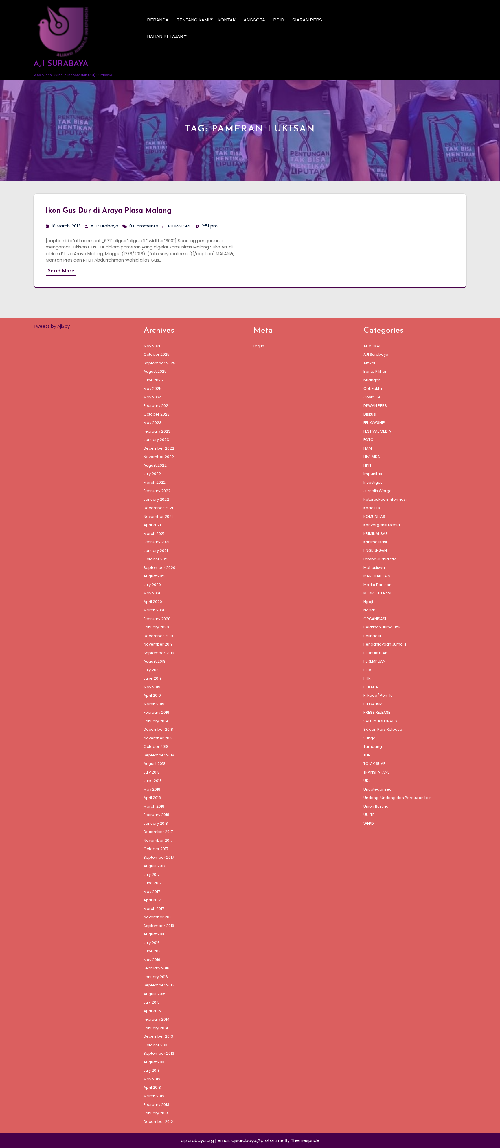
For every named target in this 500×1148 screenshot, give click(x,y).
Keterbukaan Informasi (385, 499)
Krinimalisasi (375, 542)
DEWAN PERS (375, 405)
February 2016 (156, 968)
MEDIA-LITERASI (377, 593)
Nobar (369, 610)
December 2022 (159, 448)
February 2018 (156, 814)
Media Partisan (377, 584)
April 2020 (153, 601)
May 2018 (152, 789)
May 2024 (153, 397)
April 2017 (152, 900)
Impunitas (372, 473)
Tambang (372, 746)
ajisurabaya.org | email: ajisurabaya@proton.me (232, 1140)
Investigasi (373, 482)
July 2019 (152, 670)
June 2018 (153, 780)
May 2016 (152, 959)
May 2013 (152, 1079)
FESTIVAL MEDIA (377, 431)
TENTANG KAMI (193, 19)
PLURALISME (180, 226)
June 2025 (153, 380)
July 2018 (152, 772)
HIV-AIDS (371, 456)
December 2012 (158, 1121)
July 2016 (152, 942)
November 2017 (158, 840)
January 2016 (156, 977)
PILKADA (370, 687)
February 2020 (157, 619)
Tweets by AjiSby (52, 326)
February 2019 (156, 712)
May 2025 (152, 388)
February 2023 (157, 431)
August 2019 (155, 661)
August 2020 (155, 576)
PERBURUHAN (375, 653)
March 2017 (154, 908)
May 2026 (152, 346)
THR (366, 755)
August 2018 (155, 763)
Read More (61, 271)
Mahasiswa (374, 567)
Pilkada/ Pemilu (378, 695)
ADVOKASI (373, 346)
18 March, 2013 (66, 226)
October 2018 (156, 746)
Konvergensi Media (381, 525)
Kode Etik (371, 508)
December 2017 (158, 831)
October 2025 (157, 354)
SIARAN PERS (307, 19)
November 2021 (158, 516)
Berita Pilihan (375, 371)
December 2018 (158, 729)
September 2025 (159, 363)
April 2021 (152, 525)
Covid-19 (371, 397)
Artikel (369, 363)
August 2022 (155, 465)
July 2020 (152, 584)
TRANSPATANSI (377, 772)
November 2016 (158, 917)
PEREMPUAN (374, 661)
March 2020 (155, 610)
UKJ (366, 780)
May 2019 (152, 687)
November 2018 (158, 738)
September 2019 (159, 653)
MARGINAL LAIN (376, 576)
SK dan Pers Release (382, 729)
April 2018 (152, 797)
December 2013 (158, 1036)
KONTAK (227, 19)
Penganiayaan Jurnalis (385, 644)
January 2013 (156, 1113)
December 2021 (158, 508)
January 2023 (156, 439)
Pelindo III (372, 636)
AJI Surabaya (104, 226)
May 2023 (152, 422)
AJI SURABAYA (61, 64)
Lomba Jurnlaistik (379, 559)
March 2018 (154, 806)
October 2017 (156, 849)
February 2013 (156, 1104)
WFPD (368, 823)
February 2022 (157, 491)
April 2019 (152, 695)
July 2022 (152, 473)
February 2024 (157, 405)
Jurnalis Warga (377, 491)
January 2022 (156, 499)
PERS (367, 670)
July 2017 (151, 874)
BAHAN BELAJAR (165, 36)
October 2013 (156, 1045)
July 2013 (152, 1070)
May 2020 (152, 593)
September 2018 (159, 755)
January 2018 (156, 823)
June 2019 (153, 678)
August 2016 (155, 934)
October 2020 (157, 559)
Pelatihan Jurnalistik (381, 627)
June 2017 (152, 883)
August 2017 (154, 866)
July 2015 (152, 1002)
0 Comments (143, 226)
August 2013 (155, 1062)
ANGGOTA (254, 19)
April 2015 (152, 1011)
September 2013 (159, 1053)
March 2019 (154, 704)
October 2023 (157, 414)
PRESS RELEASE (376, 712)
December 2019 (158, 636)
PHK (367, 678)
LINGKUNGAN (375, 550)
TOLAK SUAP (374, 763)
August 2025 (155, 371)
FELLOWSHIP (374, 422)
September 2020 (159, 567)
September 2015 (159, 985)
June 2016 (153, 951)
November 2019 (158, 644)
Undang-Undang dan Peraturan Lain (397, 797)
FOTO (368, 439)
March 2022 (155, 482)
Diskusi (369, 414)
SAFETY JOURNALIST (381, 721)
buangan (372, 380)
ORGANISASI (374, 619)
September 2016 (159, 925)
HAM (367, 448)
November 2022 (159, 456)
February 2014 (157, 1019)
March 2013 (154, 1096)
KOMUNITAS (374, 516)
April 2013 (152, 1087)
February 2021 (156, 542)
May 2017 (152, 891)
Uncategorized (377, 789)
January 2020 (156, 627)
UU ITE (368, 814)
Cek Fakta (372, 388)
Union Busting (376, 806)
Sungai (369, 738)
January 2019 (156, 721)
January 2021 (156, 550)
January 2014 (156, 1028)
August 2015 (155, 994)
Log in (258, 346)
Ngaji (368, 601)
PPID (278, 19)
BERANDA (157, 19)
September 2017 (159, 857)
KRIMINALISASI (376, 533)
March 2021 (154, 533)
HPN (367, 465)
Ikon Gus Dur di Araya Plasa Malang (109, 210)
